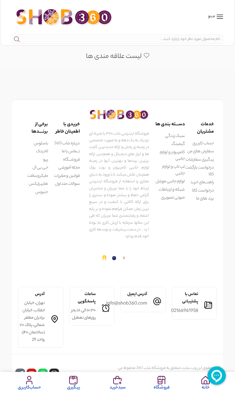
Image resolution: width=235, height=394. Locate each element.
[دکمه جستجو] (16, 39)
